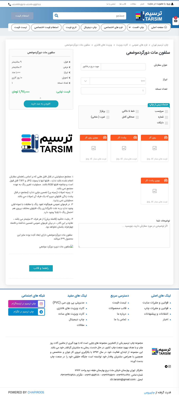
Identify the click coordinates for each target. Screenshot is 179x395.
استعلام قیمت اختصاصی (46, 27)
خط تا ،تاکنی (128, 111)
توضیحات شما (163, 221)
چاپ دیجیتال (90, 27)
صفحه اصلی (157, 27)
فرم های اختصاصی (113, 27)
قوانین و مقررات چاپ (156, 308)
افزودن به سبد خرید (41, 104)
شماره (161, 117)
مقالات (133, 4)
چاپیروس (149, 392)
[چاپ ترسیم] (149, 16)
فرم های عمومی (139, 45)
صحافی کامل (128, 117)
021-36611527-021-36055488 (26, 5)
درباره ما (121, 314)
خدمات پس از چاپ (158, 105)
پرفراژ (102, 111)
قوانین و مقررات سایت (155, 302)
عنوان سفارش (160, 65)
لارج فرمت (71, 27)
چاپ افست (138, 27)
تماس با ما (111, 4)
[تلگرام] (166, 367)
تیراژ (165, 80)
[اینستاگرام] (169, 367)
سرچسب (159, 111)
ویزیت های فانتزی (103, 45)
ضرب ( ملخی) (98, 117)
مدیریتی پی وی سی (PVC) (68, 302)
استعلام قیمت (22, 16)
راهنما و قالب (41, 268)
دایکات (160, 123)
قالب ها (123, 4)
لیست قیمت (20, 27)
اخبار (142, 4)
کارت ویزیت (122, 45)
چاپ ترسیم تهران (160, 45)
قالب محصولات (117, 308)
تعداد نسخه (161, 89)
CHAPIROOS (36, 392)
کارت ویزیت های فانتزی (70, 308)
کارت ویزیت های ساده (71, 314)
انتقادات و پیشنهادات (156, 314)
